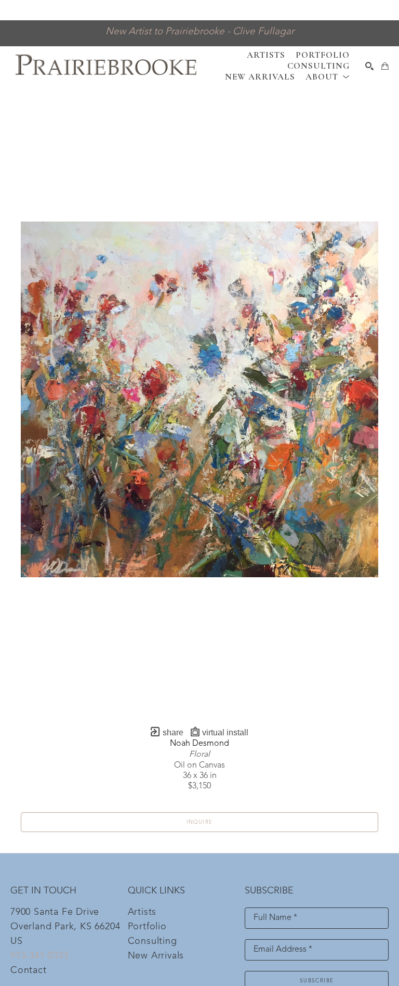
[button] (327, 76)
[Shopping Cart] (385, 66)
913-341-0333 (39, 956)
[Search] (369, 66)
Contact (28, 970)
